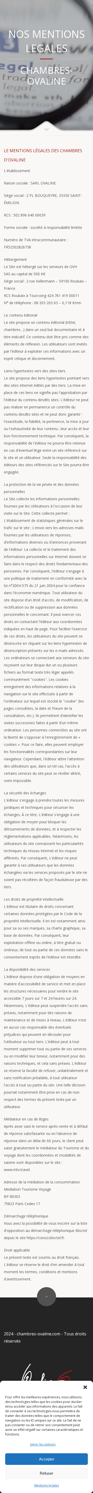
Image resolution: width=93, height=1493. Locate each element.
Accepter (46, 1459)
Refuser (46, 1473)
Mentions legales (46, 1485)
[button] (85, 1387)
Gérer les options (43, 1444)
